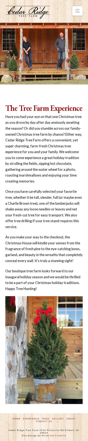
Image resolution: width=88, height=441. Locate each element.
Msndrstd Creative (54, 435)
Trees (46, 418)
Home (16, 418)
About (71, 418)
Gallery (58, 418)
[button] (77, 11)
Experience (31, 418)
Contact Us (44, 421)
